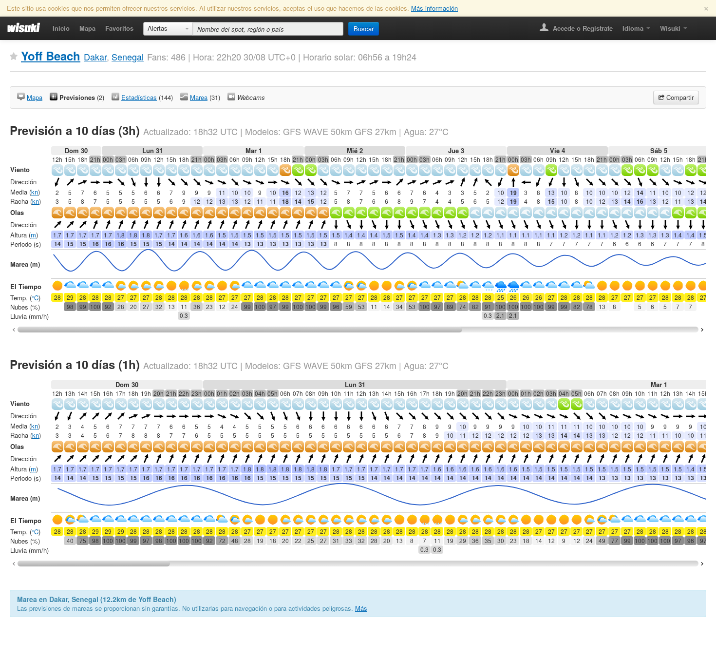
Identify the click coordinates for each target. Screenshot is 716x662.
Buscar (364, 28)
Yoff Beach (50, 55)
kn (34, 191)
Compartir (679, 97)
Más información (434, 8)
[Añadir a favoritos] (14, 56)
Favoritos (119, 28)
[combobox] (168, 29)
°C (35, 297)
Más (361, 608)
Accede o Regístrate (582, 28)
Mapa (87, 28)
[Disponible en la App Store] (699, 25)
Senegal (128, 56)
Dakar (95, 56)
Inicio (61, 28)
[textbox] (267, 29)
